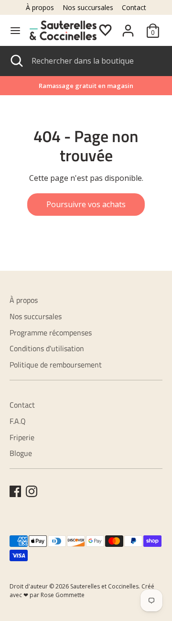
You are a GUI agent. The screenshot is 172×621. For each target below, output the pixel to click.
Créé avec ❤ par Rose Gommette (82, 590)
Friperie (22, 437)
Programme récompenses (51, 332)
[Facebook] (15, 491)
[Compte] (128, 27)
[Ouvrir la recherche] (15, 61)
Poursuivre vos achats (86, 204)
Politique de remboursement (56, 364)
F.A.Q (18, 421)
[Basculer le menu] (15, 30)
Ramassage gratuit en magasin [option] (86, 85)
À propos (40, 7)
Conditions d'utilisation (47, 348)
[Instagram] (31, 491)
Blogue (21, 453)
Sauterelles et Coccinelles (104, 586)
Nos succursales (88, 7)
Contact (134, 7)
